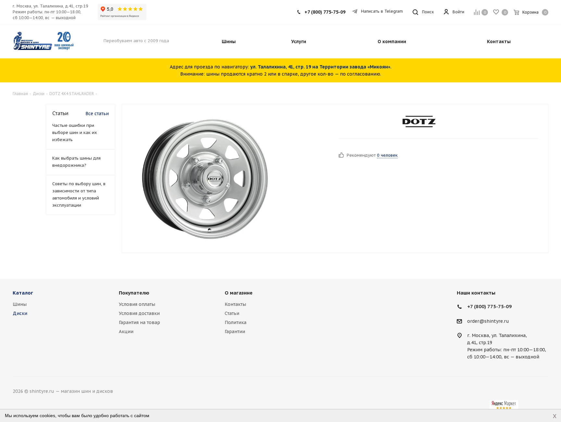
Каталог (23, 293)
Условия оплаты (137, 304)
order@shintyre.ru (488, 321)
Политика (235, 322)
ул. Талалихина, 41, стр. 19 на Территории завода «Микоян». (321, 67)
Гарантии (235, 331)
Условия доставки (139, 313)
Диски (20, 313)
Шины (20, 304)
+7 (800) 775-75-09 (325, 12)
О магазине (239, 293)
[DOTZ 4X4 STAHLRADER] (419, 122)
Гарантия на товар (139, 322)
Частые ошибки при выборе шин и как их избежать (74, 132)
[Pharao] (205, 178)
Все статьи (97, 113)
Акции (126, 331)
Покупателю (134, 293)
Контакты (235, 304)
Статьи (232, 313)
